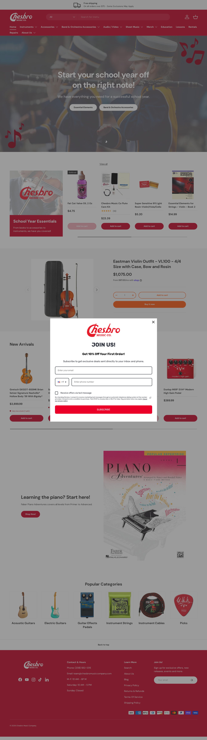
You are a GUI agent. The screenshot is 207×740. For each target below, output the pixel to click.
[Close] (153, 322)
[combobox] (62, 382)
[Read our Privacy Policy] (150, 398)
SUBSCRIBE (103, 409)
